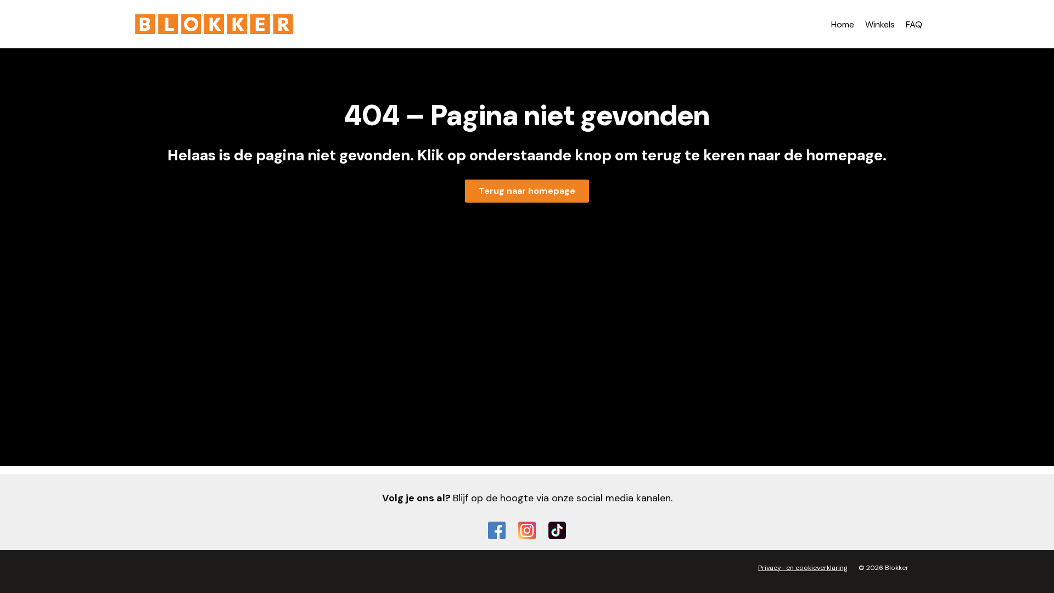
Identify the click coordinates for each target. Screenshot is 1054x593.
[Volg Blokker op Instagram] (527, 530)
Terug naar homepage (527, 191)
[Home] (214, 24)
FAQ (914, 24)
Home (842, 24)
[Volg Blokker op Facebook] (497, 530)
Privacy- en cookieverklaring (803, 567)
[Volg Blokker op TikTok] (557, 530)
